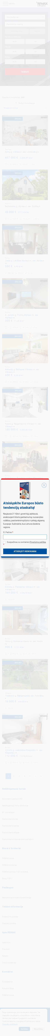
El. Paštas (8, 532)
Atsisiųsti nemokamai (25, 551)
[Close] (44, 485)
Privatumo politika (38, 542)
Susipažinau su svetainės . (24, 543)
